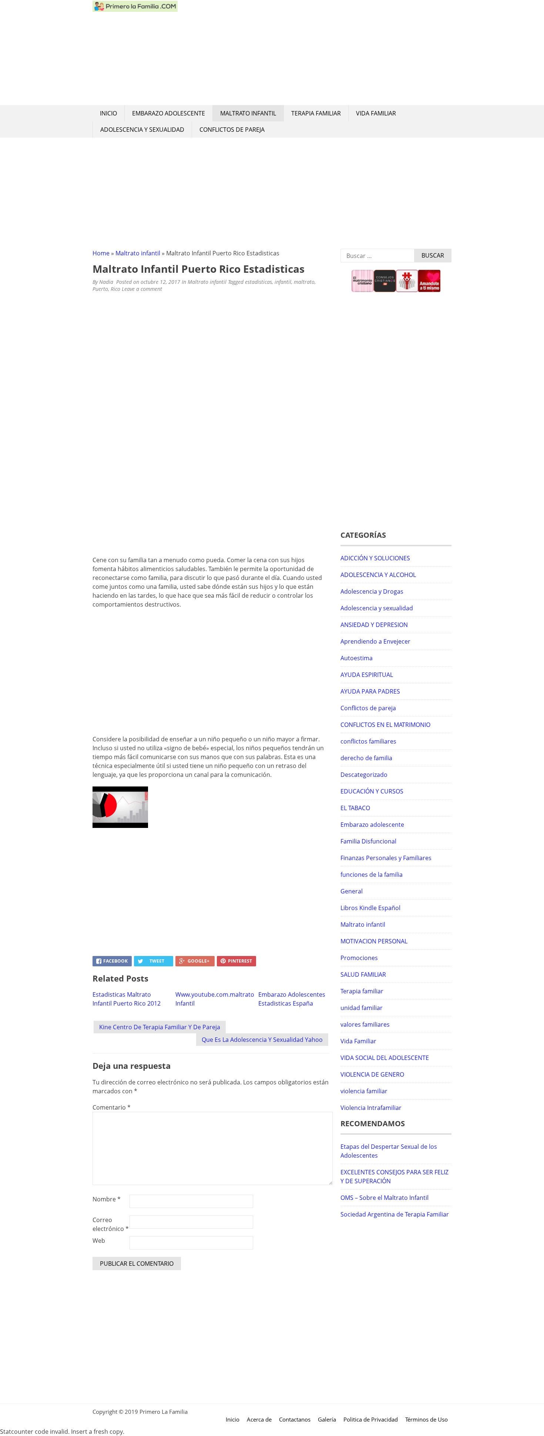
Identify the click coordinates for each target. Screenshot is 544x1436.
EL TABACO (355, 808)
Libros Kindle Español (370, 908)
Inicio (108, 113)
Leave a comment (143, 288)
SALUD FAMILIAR (363, 974)
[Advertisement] (314, 52)
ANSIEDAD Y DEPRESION (374, 625)
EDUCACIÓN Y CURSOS (371, 791)
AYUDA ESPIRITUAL (366, 675)
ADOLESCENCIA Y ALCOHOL (378, 575)
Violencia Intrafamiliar (371, 1108)
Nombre (107, 1199)
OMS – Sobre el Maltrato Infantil (384, 1198)
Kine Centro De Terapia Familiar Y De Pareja (159, 1027)
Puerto (100, 288)
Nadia (106, 281)
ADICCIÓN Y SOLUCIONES (375, 558)
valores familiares (365, 1024)
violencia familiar (363, 1091)
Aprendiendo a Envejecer (375, 641)
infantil (283, 281)
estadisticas (258, 281)
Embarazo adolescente (168, 113)
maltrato (304, 281)
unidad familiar (361, 1008)
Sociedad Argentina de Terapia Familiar (394, 1214)
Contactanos (294, 1419)
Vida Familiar (376, 113)
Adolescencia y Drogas (371, 591)
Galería (327, 1419)
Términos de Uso (426, 1419)
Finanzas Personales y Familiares (385, 858)
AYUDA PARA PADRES (370, 691)
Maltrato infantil (248, 113)
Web (99, 1241)
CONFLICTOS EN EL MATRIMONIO (385, 725)
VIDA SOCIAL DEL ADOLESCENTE (384, 1058)
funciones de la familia (371, 874)
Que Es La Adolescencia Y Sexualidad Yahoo (262, 1040)
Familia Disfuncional (368, 841)
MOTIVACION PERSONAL (373, 941)
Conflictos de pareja (232, 129)
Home (101, 253)
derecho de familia (366, 758)
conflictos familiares (368, 741)
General (351, 891)
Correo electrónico (111, 1224)
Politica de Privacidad (370, 1419)
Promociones (359, 958)
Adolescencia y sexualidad (142, 129)
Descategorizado (363, 775)
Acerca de (259, 1419)
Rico (115, 288)
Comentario (112, 1107)
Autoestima (356, 658)
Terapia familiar (316, 113)
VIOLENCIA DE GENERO (372, 1074)
